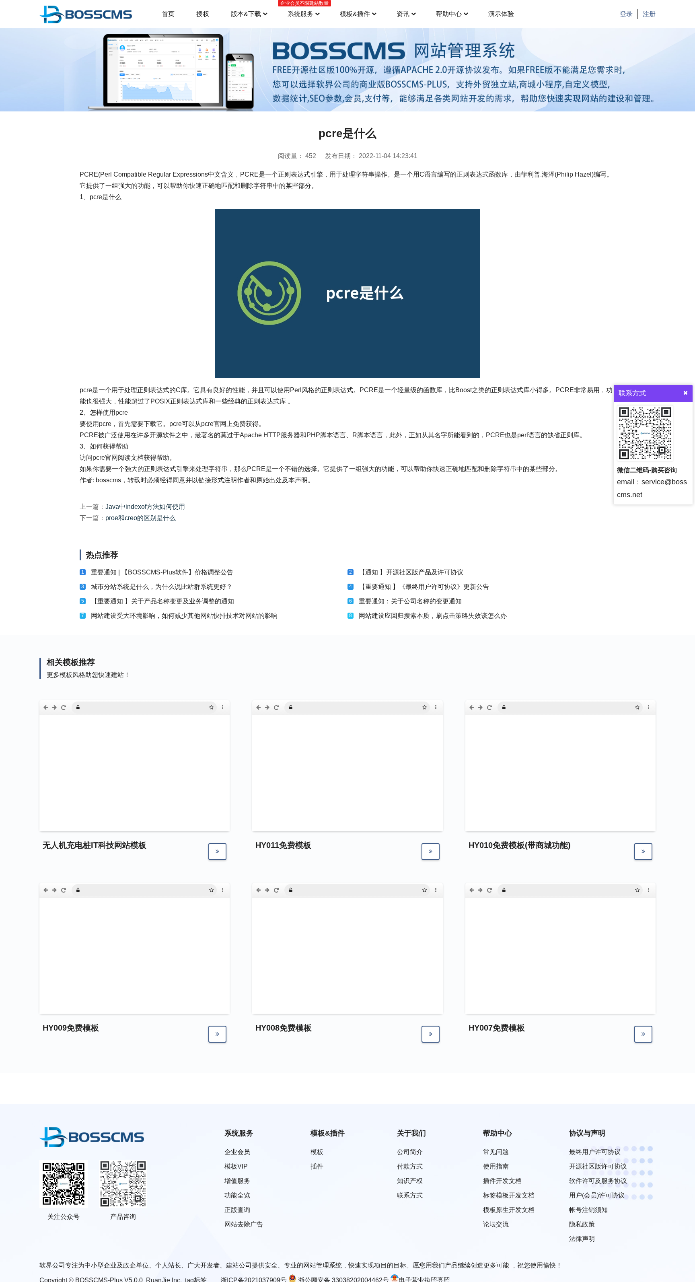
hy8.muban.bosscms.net (321, 890)
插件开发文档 (502, 1180)
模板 (316, 1151)
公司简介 (410, 1151)
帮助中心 (449, 13)
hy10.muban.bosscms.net (536, 707)
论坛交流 (496, 1224)
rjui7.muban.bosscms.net (109, 707)
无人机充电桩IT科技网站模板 (94, 845)
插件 (316, 1166)
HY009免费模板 (71, 1027)
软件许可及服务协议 (598, 1180)
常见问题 (496, 1151)
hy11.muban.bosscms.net (322, 707)
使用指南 (496, 1166)
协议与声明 (587, 1133)
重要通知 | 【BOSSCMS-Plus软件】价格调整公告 (162, 572)
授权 (202, 13)
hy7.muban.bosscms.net (534, 890)
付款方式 (410, 1166)
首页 (168, 13)
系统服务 (302, 8)
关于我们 (411, 1133)
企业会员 (237, 1151)
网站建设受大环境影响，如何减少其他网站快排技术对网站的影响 (184, 615)
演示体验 (501, 13)
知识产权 (410, 1180)
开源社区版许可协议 (598, 1166)
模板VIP (236, 1166)
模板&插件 (355, 13)
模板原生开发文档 (509, 1209)
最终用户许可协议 (595, 1151)
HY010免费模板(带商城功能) (520, 845)
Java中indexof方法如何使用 (145, 506)
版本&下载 (246, 13)
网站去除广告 (243, 1224)
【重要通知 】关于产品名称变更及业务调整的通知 (162, 601)
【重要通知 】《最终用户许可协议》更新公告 (424, 586)
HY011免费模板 (283, 845)
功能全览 (237, 1195)
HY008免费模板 (283, 1027)
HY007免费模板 (497, 1027)
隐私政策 (582, 1224)
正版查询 (237, 1209)
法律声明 (582, 1238)
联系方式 (410, 1195)
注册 (649, 13)
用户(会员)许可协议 (597, 1195)
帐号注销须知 (588, 1209)
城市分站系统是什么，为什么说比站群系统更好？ (161, 586)
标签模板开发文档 (509, 1195)
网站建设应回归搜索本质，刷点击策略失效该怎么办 (433, 615)
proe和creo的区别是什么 (140, 517)
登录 (626, 13)
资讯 (403, 13)
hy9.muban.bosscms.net (108, 890)
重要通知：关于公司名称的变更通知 (410, 601)
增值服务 (237, 1180)
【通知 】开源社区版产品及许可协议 (411, 572)
